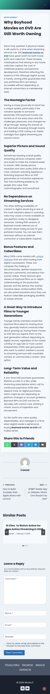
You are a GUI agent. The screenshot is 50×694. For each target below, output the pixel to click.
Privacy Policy (12, 664)
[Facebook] (23, 688)
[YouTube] (27, 688)
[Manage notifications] (44, 689)
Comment (11, 578)
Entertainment (10, 17)
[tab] (23, 545)
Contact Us (25, 669)
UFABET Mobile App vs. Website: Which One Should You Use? (37, 492)
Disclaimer (27, 664)
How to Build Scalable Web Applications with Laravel (12, 492)
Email (8, 625)
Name (9, 613)
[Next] (43, 532)
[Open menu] (45, 5)
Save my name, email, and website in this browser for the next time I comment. (25, 644)
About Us (40, 664)
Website (9, 636)
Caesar (25, 470)
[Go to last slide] (7, 532)
